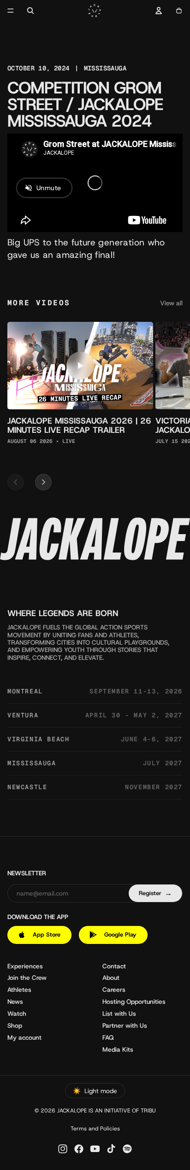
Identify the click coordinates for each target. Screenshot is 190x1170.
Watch (16, 1013)
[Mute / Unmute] (144, 214)
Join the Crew (27, 977)
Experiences (25, 966)
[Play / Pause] (25, 214)
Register (155, 893)
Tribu (148, 1110)
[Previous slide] (15, 482)
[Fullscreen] (160, 214)
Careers (113, 989)
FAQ (108, 1037)
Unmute (48, 187)
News (15, 1001)
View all (171, 303)
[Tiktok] (111, 1148)
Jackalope (72, 1110)
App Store (46, 934)
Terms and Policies (95, 1128)
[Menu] (10, 10)
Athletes (19, 989)
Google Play (120, 934)
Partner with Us (124, 1025)
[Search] (30, 10)
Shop (14, 1025)
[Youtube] (95, 1148)
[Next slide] (43, 482)
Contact (114, 966)
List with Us (119, 1013)
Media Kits (117, 1049)
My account (24, 1037)
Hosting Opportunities (134, 1001)
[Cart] (179, 10)
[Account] (158, 10)
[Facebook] (78, 1148)
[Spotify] (127, 1148)
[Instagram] (62, 1148)
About (110, 977)
